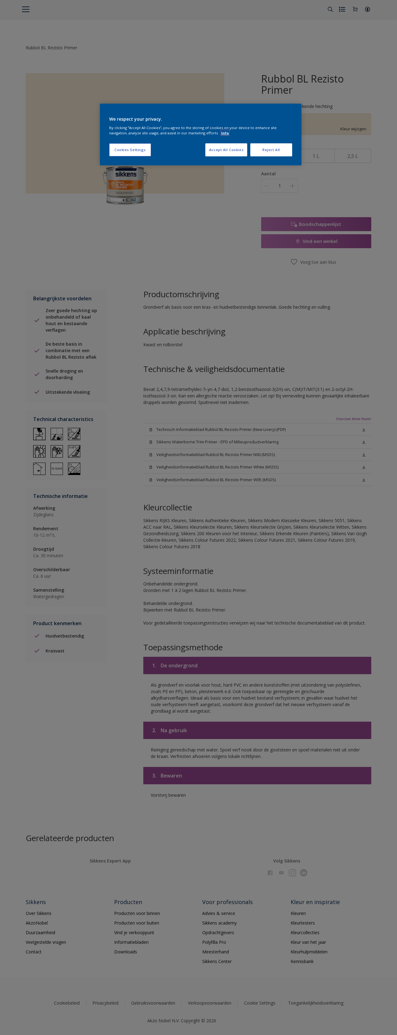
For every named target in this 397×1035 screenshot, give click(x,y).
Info (225, 133)
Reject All (271, 149)
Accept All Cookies (226, 149)
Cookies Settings (130, 149)
